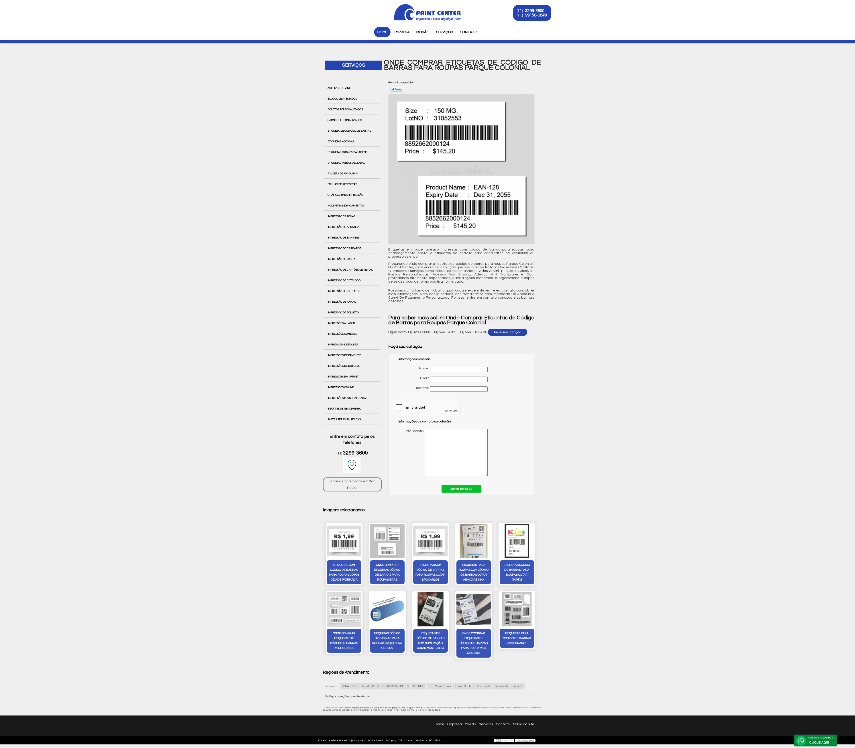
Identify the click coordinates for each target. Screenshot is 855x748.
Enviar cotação (461, 488)
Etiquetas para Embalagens (347, 152)
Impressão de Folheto (343, 312)
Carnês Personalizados (345, 120)
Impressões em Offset (343, 376)
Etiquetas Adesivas (341, 141)
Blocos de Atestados (342, 98)
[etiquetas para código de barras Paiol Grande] (517, 609)
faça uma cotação (507, 332)
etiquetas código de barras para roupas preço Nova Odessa (387, 641)
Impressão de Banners (343, 237)
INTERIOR (418, 686)
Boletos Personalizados (345, 109)
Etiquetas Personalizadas (346, 162)
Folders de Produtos (343, 173)
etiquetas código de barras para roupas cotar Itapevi (517, 572)
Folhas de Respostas (342, 184)
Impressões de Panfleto (344, 355)
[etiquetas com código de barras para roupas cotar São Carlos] (430, 541)
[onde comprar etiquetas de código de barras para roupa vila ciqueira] (473, 609)
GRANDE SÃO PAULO (396, 686)
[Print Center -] (320, 9)
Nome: (424, 368)
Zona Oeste (502, 686)
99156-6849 (536, 15)
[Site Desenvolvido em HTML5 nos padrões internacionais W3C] (504, 740)
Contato (468, 32)
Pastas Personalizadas (344, 419)
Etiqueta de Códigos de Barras (349, 130)
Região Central (463, 686)
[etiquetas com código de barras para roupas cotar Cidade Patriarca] (344, 541)
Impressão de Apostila (343, 226)
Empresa (402, 32)
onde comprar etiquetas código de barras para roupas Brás (387, 572)
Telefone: (422, 387)
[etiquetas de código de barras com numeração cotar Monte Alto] (430, 609)
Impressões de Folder (343, 344)
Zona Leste (484, 686)
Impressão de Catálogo (344, 280)
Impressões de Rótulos (344, 365)
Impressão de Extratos (344, 291)
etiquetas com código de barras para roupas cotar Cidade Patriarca (344, 572)
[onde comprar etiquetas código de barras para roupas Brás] (387, 541)
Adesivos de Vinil (339, 88)
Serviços (444, 32)
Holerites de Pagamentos (346, 205)
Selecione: (331, 686)
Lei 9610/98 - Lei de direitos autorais (420, 710)
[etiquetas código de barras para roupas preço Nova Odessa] (387, 609)
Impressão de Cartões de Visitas (350, 269)
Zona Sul (518, 686)
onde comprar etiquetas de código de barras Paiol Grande (344, 641)
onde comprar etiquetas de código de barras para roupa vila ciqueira (474, 643)
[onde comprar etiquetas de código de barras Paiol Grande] (344, 609)
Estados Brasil (370, 686)
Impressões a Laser (341, 323)
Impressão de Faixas (342, 301)
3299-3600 (534, 10)
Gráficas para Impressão (345, 194)
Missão (423, 32)
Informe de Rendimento (344, 408)
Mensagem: (444, 452)
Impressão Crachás (341, 216)
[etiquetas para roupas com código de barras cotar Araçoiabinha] (473, 541)
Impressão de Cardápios (344, 248)
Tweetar (397, 89)
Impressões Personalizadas (347, 397)
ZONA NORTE (350, 686)
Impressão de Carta (341, 259)
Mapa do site (523, 724)
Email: (425, 378)
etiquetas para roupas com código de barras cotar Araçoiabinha (474, 572)
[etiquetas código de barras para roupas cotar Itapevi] (517, 541)
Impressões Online (341, 387)
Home (382, 32)
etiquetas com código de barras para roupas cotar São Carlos (430, 572)
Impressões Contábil (342, 333)
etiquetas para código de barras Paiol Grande (517, 638)
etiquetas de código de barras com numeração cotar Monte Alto (430, 641)
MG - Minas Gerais (439, 686)
